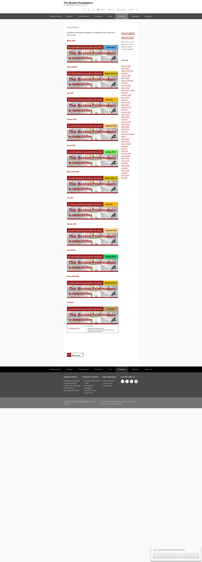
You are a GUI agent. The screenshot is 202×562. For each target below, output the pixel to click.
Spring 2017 (125, 105)
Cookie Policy (107, 383)
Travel (110, 16)
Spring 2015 (125, 124)
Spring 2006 (125, 175)
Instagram (93, 9)
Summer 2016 (126, 112)
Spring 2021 (71, 250)
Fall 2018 (124, 93)
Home (103, 9)
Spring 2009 (125, 166)
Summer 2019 (126, 85)
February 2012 (126, 153)
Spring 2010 (125, 161)
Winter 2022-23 (72, 67)
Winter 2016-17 (126, 107)
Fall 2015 (124, 119)
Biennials (70, 16)
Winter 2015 (125, 117)
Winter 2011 (125, 158)
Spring (123, 88)
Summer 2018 (126, 95)
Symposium (98, 16)
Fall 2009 (124, 163)
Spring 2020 (125, 78)
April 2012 (124, 151)
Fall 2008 (124, 168)
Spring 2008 (125, 170)
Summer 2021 (126, 66)
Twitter (89, 9)
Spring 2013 (125, 139)
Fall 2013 (124, 131)
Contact (98, 9)
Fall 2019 (124, 83)
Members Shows (55, 16)
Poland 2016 (88, 393)
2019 (127, 88)
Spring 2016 (125, 114)
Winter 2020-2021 (127, 71)
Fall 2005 (124, 178)
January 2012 (125, 156)
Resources (148, 16)
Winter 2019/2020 (127, 80)
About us (111, 9)
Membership (121, 9)
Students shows (83, 16)
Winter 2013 (125, 141)
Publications (135, 16)
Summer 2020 (126, 76)
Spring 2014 (125, 127)
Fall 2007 (124, 173)
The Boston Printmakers (78, 2)
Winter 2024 (71, 40)
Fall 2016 (124, 110)
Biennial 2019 (88, 385)
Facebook (84, 9)
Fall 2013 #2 (125, 129)
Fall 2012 (124, 149)
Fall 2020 (124, 73)
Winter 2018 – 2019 (127, 90)
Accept (176, 556)
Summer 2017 (126, 102)
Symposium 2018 (90, 390)
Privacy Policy (107, 385)
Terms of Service (108, 381)
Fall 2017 (124, 100)
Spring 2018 (125, 97)
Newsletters (122, 16)
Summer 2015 (126, 122)
